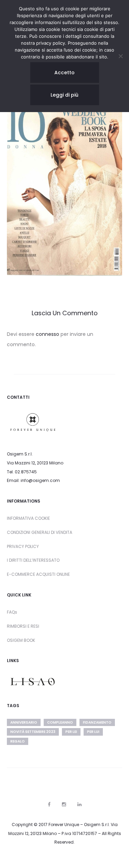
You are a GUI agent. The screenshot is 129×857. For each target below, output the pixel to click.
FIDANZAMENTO (97, 722)
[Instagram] (64, 804)
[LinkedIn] (79, 804)
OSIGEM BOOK (21, 640)
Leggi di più (64, 94)
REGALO (17, 741)
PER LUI (93, 731)
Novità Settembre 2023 (32, 731)
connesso (47, 334)
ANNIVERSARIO (23, 722)
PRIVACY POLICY (23, 546)
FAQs (12, 612)
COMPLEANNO (60, 722)
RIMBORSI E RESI (23, 626)
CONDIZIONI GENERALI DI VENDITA (39, 532)
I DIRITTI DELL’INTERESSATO (33, 560)
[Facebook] (49, 804)
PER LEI (71, 731)
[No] (120, 56)
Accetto (64, 72)
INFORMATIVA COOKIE (28, 518)
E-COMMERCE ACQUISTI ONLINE (38, 574)
